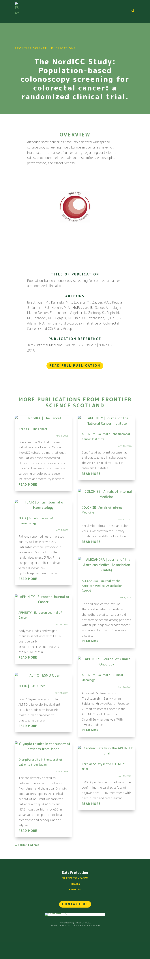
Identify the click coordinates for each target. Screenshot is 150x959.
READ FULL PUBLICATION (74, 366)
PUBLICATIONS (63, 48)
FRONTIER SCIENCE (31, 48)
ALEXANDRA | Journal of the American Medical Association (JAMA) (102, 586)
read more (27, 485)
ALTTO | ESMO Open (31, 686)
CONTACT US (75, 904)
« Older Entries (27, 845)
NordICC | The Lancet (32, 429)
